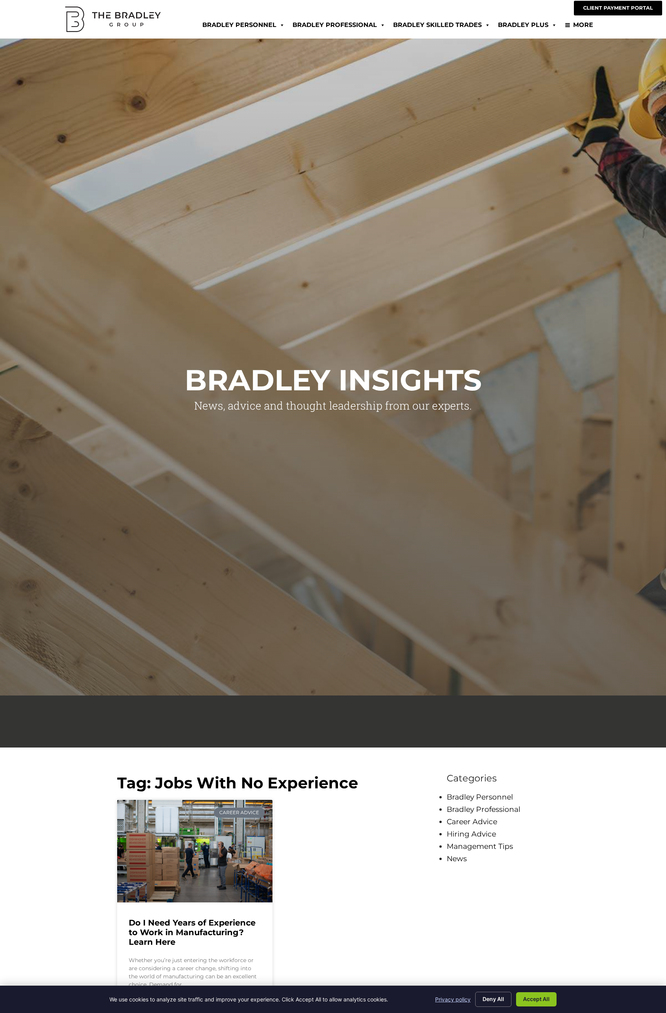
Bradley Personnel (239, 25)
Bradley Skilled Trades (437, 25)
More (583, 25)
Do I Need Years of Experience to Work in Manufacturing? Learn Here (192, 932)
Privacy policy (453, 999)
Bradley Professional (335, 25)
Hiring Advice (471, 833)
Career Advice (472, 821)
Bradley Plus (523, 25)
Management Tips (480, 846)
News (457, 858)
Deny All (493, 999)
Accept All (536, 999)
